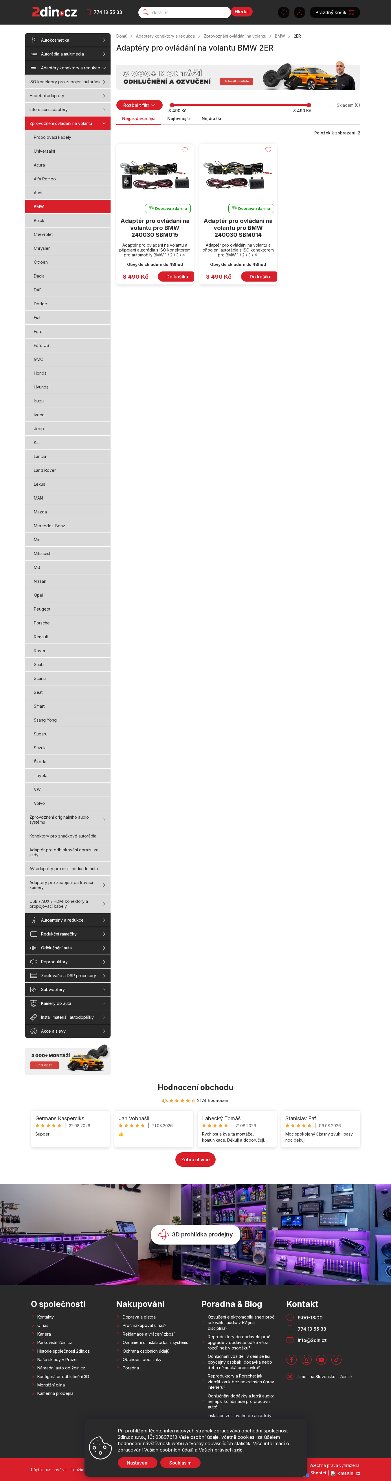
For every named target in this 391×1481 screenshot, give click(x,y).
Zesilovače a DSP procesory (68, 975)
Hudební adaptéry (47, 95)
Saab (39, 664)
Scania (40, 678)
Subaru (40, 733)
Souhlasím (180, 1463)
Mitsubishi (43, 553)
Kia (37, 442)
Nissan (40, 581)
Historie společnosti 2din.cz (63, 1351)
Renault (41, 636)
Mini (37, 539)
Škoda (40, 761)
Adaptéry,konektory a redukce (70, 67)
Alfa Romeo (45, 178)
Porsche (42, 622)
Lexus (39, 484)
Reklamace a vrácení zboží (149, 1334)
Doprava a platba (139, 1316)
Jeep (39, 428)
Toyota (40, 775)
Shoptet (318, 1472)
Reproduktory (54, 961)
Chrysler (42, 248)
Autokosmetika (55, 40)
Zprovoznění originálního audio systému (59, 819)
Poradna (131, 1367)
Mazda (40, 511)
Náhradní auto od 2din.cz (61, 1367)
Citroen (41, 262)
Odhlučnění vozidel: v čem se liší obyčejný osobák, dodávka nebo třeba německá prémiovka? (240, 1362)
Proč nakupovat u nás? (144, 1325)
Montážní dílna (51, 1384)
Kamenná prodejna (55, 1393)
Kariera (44, 1334)
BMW (39, 206)
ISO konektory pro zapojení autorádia (66, 81)
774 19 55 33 (108, 12)
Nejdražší (211, 118)
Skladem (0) (348, 105)
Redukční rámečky (59, 933)
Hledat (242, 11)
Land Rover (45, 470)
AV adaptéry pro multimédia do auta (64, 868)
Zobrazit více (195, 1159)
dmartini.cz (348, 1473)
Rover (39, 650)
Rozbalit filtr (136, 105)
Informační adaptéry (49, 109)
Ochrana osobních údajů (146, 1351)
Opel (38, 595)
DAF (38, 289)
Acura (39, 164)
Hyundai (41, 386)
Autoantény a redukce (62, 920)
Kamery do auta (56, 1003)
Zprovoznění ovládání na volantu (61, 123)
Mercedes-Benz (49, 525)
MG (37, 567)
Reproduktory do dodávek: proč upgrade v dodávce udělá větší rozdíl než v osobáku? (239, 1342)
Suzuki (40, 747)
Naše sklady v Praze (57, 1359)
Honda (40, 373)
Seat (38, 692)
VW (37, 789)
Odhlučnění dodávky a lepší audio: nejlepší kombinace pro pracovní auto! (241, 1401)
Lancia (40, 456)
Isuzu (39, 400)
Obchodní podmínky (142, 1359)
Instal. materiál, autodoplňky (67, 1017)
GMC (38, 359)
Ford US (41, 345)
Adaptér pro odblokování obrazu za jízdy (64, 852)
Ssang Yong (45, 720)
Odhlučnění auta (56, 947)
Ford (38, 331)
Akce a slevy (53, 1031)
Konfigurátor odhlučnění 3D (63, 1376)
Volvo (39, 803)
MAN (38, 497)
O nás (42, 1325)
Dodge (40, 303)
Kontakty (45, 1316)
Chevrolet (43, 234)
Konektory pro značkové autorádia (63, 835)
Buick (39, 220)
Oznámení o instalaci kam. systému (155, 1342)
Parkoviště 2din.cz (54, 1342)
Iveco (39, 414)
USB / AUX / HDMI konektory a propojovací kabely (59, 904)
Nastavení (137, 1463)
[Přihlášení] (299, 12)
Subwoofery (53, 989)
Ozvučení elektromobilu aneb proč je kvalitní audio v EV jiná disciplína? (241, 1322)
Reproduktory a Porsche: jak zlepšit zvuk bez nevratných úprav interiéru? (241, 1381)
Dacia (39, 275)
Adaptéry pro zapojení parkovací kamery (61, 885)
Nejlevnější (178, 118)
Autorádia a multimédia (62, 53)
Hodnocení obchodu (196, 1087)
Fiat (37, 317)
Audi (38, 192)
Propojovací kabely (52, 137)
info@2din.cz (312, 1340)
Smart (39, 706)
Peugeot (42, 609)
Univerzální (44, 151)
